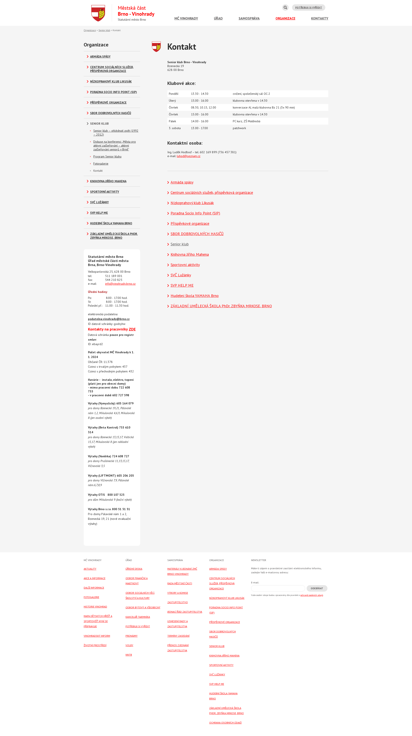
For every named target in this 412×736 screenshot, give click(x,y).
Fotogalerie (100, 163)
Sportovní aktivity (104, 192)
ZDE (132, 329)
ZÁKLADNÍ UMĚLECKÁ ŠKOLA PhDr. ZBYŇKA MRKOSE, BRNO (114, 236)
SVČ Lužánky (99, 202)
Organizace (285, 18)
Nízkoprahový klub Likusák (111, 81)
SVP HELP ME (99, 213)
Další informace (94, 587)
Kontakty (319, 18)
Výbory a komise (177, 592)
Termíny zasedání (178, 635)
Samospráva (249, 18)
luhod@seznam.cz (188, 156)
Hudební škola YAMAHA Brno (111, 223)
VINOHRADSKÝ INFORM (97, 635)
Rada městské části (179, 583)
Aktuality (90, 568)
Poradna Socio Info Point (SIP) (113, 92)
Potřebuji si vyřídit (308, 7)
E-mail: (255, 582)
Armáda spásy (100, 56)
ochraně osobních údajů (311, 595)
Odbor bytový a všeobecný (143, 607)
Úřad (218, 18)
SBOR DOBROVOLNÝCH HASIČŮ (110, 113)
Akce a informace (94, 578)
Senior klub (104, 30)
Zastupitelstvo (177, 602)
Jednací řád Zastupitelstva (184, 611)
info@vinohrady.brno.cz (120, 284)
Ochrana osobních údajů (225, 722)
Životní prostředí (95, 645)
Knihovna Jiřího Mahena (108, 181)
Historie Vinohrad (95, 606)
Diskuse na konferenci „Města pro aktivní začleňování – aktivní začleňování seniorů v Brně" (114, 145)
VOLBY (129, 645)
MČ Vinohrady (186, 18)
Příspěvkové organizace (108, 102)
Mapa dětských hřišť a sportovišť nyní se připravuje (98, 621)
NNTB (129, 654)
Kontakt (98, 171)
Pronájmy (132, 635)
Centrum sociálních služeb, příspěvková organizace (111, 69)
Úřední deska (134, 568)
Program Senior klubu (107, 156)
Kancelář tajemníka (138, 616)
